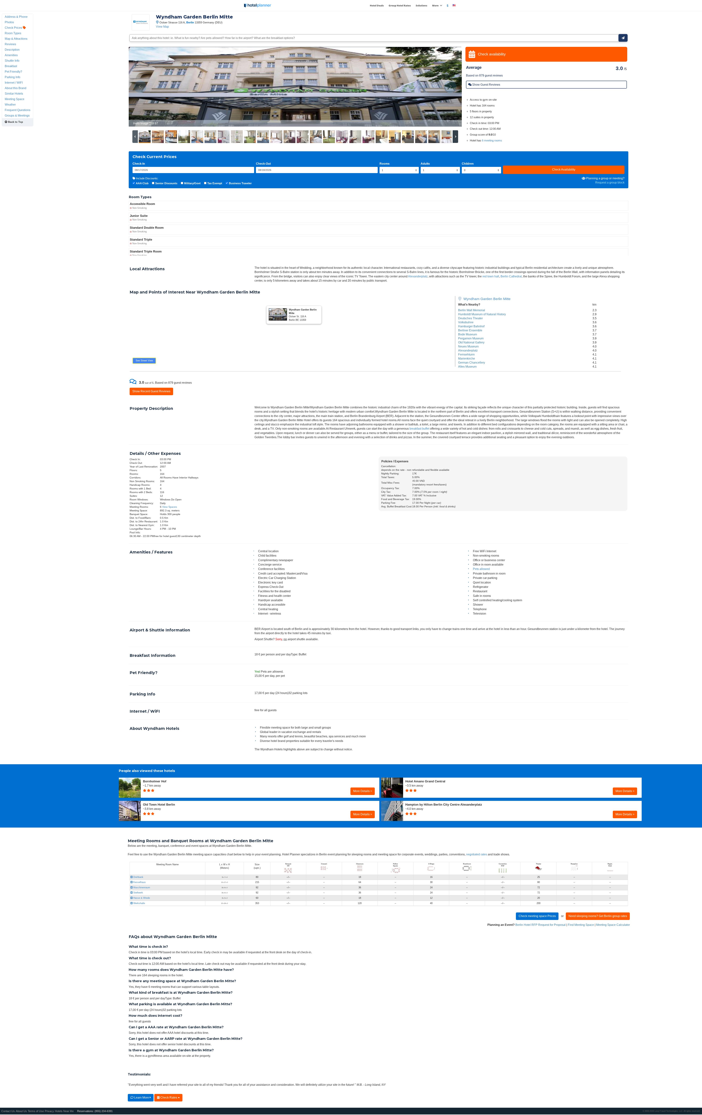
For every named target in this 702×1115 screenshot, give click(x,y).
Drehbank (138, 877)
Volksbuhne (465, 322)
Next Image (450, 87)
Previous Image (140, 87)
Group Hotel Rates (400, 5)
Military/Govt (192, 183)
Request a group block (609, 182)
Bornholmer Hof (154, 781)
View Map (162, 26)
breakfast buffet (419, 428)
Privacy (49, 1111)
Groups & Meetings (17, 115)
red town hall (490, 276)
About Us (21, 1111)
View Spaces (169, 506)
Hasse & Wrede (141, 898)
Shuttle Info (12, 60)
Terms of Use (36, 1111)
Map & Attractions (16, 38)
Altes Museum (467, 366)
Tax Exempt (214, 183)
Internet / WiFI (14, 82)
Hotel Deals (377, 5)
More (435, 5)
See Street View (144, 360)
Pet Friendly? (13, 71)
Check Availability (563, 169)
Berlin (190, 22)
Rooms (385, 163)
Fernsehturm (466, 354)
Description (12, 49)
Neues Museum (468, 346)
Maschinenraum (141, 887)
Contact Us (8, 1111)
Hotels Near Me (64, 1111)
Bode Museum (467, 334)
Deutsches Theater (470, 318)
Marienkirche (466, 358)
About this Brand (15, 88)
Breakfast (11, 66)
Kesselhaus (139, 882)
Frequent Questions (17, 110)
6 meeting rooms (492, 140)
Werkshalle (139, 903)
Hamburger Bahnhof (471, 326)
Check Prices (14, 27)
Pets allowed (481, 568)
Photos (9, 22)
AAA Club (142, 183)
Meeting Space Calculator (613, 924)
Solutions (421, 5)
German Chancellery (471, 362)
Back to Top (15, 121)
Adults (425, 163)
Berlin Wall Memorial (471, 310)
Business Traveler (240, 183)
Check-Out (263, 163)
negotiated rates (476, 854)
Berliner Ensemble (470, 330)
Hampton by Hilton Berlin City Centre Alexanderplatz (443, 804)
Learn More (141, 1097)
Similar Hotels (14, 93)
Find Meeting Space (581, 924)
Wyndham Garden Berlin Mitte (487, 299)
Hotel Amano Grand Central (425, 781)
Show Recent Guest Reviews (151, 391)
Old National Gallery (471, 342)
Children (468, 163)
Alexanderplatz (418, 276)
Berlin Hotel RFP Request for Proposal (540, 924)
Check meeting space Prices (537, 916)
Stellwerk (138, 892)
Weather (10, 104)
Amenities (11, 55)
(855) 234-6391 (104, 1111)
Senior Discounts (166, 183)
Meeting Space (14, 99)
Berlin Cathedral (511, 276)
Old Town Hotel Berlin (159, 804)
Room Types (13, 33)
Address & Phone (16, 16)
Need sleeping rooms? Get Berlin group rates (598, 916)
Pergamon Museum (471, 338)
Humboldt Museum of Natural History (482, 314)
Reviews (10, 44)
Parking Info (12, 77)
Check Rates (169, 1097)
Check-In (139, 163)
